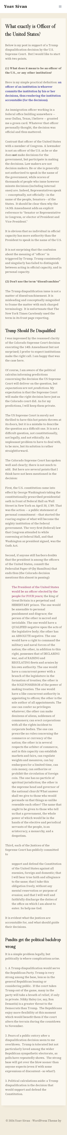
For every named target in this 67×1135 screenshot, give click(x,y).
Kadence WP (33, 1125)
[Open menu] (60, 6)
